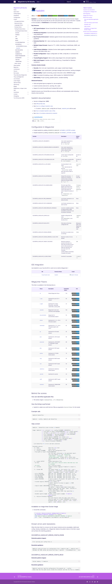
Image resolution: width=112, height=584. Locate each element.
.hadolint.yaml (65, 108)
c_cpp (41, 298)
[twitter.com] (97, 582)
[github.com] (90, 582)
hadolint (56, 274)
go (40, 331)
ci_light (41, 303)
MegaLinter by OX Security (20, 7)
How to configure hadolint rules (44, 106)
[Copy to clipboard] (79, 415)
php (40, 348)
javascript (42, 342)
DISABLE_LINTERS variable (68, 132)
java (41, 336)
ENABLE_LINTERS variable (68, 130)
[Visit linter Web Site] (34, 10)
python (41, 353)
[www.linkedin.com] (87, 582)
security (41, 374)
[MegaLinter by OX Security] (14, 1)
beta (38, 1)
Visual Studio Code (46, 274)
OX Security (24, 581)
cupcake (41, 309)
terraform (42, 384)
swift (41, 379)
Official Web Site (40, 103)
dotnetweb (42, 325)
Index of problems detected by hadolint (46, 113)
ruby (41, 358)
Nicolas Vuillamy (31, 581)
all (40, 293)
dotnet (41, 320)
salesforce (42, 368)
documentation (43, 315)
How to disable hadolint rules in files (45, 111)
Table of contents (87, 7)
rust (40, 363)
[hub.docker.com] (95, 582)
